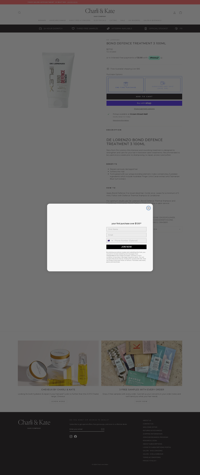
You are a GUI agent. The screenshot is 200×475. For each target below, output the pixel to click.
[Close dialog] (148, 208)
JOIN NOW (126, 247)
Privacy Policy (113, 260)
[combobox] (110, 240)
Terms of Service (126, 260)
